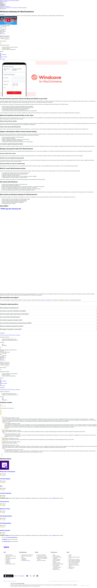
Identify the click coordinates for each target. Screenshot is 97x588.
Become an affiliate (41, 560)
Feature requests (56, 562)
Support (5, 539)
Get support (16, 0)
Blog (54, 554)
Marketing (8, 559)
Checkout (8, 560)
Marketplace (2, 7)
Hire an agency (56, 565)
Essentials (24, 558)
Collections (24, 559)
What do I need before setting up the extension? (11, 326)
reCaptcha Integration (5, 493)
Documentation (56, 556)
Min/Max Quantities (5, 530)
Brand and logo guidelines (74, 561)
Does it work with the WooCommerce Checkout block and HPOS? (15, 323)
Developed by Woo (26, 560)
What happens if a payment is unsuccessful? (11, 329)
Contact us (71, 568)
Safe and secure (7, 541)
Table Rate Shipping (5, 478)
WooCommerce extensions (12, 7)
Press (70, 556)
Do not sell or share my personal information (74, 563)
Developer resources (41, 556)
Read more (4, 422)
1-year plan (3, 26)
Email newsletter (56, 560)
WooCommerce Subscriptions (7, 471)
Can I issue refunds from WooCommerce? (10, 317)
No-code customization (11, 558)
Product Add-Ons (4, 501)
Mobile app (8, 562)
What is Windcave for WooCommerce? (9, 307)
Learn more (51, 498)
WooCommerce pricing (11, 556)
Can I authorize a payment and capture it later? (11, 320)
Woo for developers (41, 554)
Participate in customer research (57, 567)
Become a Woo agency (42, 557)
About (70, 554)
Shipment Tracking (5, 508)
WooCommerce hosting (58, 563)
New (23, 557)
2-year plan (3, 29)
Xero (1, 486)
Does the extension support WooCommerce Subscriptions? (14, 314)
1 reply (8, 422)
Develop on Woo (3, 0)
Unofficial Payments (4, 335)
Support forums (56, 569)
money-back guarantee (12, 537)
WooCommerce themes (27, 556)
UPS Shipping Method (5, 523)
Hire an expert (10, 0)
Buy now (2, 32)
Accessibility (55, 568)
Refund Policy (72, 567)
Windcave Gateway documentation (44, 300)
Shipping (8, 561)
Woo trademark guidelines (74, 560)
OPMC (2, 14)
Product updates (56, 559)
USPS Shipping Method (6, 516)
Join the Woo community (74, 559)
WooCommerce (9, 554)
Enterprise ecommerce (10, 563)
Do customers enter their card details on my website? (13, 311)
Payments (8, 557)
